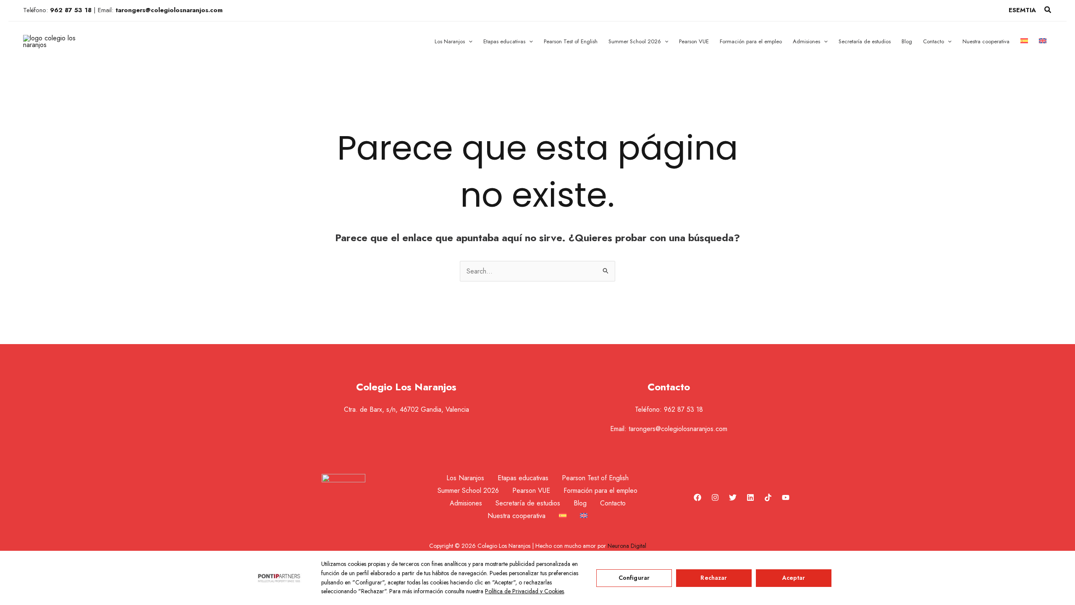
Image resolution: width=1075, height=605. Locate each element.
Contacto (613, 503)
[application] (468, 41)
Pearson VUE (531, 490)
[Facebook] (697, 497)
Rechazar (713, 577)
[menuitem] (1024, 41)
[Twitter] (733, 497)
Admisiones (466, 503)
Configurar (634, 577)
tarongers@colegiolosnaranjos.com (678, 429)
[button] (1048, 10)
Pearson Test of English (595, 478)
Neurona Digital (627, 546)
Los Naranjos (465, 478)
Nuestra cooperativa (516, 516)
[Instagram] (715, 497)
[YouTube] (785, 497)
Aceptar (793, 577)
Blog (580, 503)
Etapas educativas (523, 478)
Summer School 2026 (468, 490)
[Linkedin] (750, 497)
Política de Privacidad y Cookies (524, 591)
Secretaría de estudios (528, 503)
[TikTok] (768, 497)
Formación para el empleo (600, 490)
